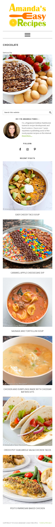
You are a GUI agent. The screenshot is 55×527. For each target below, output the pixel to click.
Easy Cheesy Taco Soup (27, 214)
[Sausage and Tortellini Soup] (27, 326)
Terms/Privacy (45, 523)
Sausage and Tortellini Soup (27, 331)
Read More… (27, 135)
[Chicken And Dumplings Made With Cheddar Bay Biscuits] (27, 384)
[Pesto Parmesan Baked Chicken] (27, 503)
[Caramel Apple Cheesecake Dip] (27, 267)
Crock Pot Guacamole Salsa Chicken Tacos (27, 450)
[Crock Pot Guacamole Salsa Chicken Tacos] (27, 445)
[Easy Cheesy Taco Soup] (27, 209)
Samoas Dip (7, 52)
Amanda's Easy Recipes (27, 14)
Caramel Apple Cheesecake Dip (27, 272)
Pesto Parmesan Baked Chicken (27, 508)
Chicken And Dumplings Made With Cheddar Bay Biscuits (27, 390)
